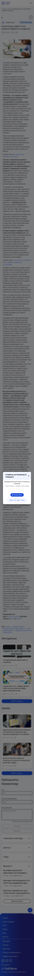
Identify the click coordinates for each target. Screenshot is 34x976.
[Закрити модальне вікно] (28, 476)
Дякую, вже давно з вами (17, 500)
